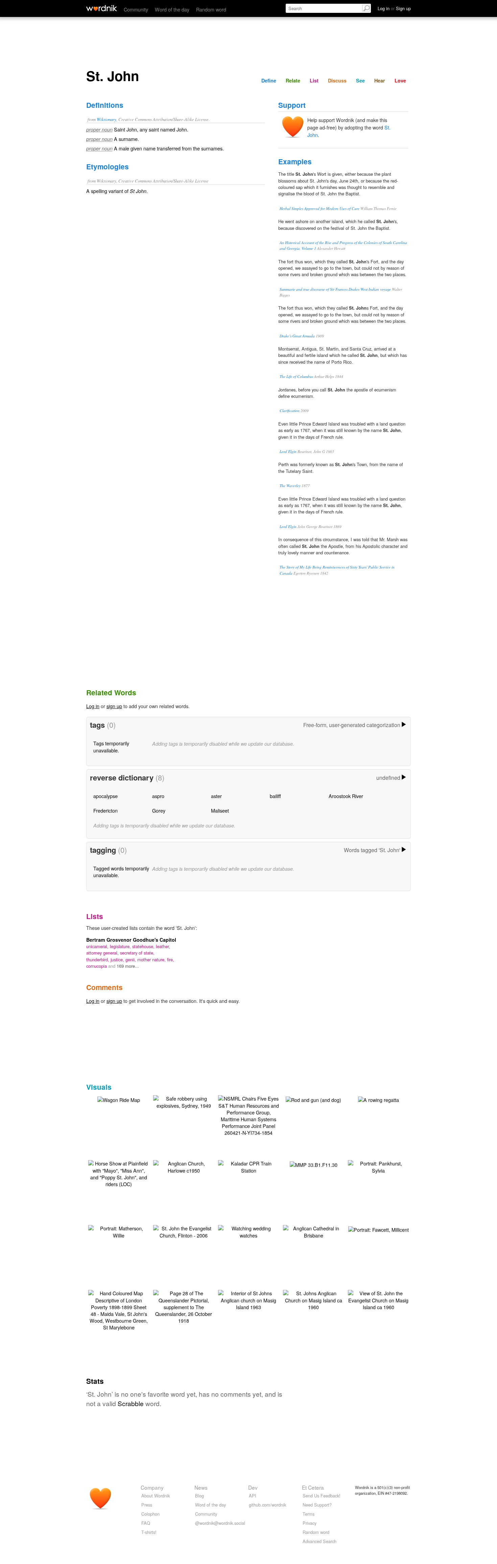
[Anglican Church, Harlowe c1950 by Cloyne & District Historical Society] (183, 1166)
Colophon (150, 1514)
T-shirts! (149, 1532)
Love (400, 80)
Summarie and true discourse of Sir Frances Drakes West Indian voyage (335, 289)
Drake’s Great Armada (297, 335)
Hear (379, 80)
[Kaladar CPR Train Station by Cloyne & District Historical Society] (248, 1166)
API (252, 1495)
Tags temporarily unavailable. (111, 746)
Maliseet (220, 810)
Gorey (158, 810)
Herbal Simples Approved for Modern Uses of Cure (319, 208)
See (360, 80)
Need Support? (317, 1504)
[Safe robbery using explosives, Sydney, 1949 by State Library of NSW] (183, 1101)
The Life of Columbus (296, 376)
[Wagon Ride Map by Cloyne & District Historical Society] (118, 1099)
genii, (131, 959)
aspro (158, 795)
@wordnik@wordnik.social (220, 1523)
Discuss (337, 80)
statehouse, (144, 946)
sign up (114, 705)
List (314, 80)
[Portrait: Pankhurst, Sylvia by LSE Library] (378, 1166)
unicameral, (98, 946)
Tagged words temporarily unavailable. (121, 872)
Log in (92, 705)
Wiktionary (106, 119)
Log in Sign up (394, 8)
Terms (308, 1514)
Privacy (309, 1523)
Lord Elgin (288, 451)
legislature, (121, 946)
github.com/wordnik (267, 1504)
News (201, 1487)
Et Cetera (313, 1487)
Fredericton (105, 810)
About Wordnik (155, 1495)
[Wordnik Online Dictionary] (101, 8)
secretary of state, (137, 952)
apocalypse (105, 795)
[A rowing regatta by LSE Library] (378, 1099)
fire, (170, 959)
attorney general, (103, 952)
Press (146, 1504)
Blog (199, 1495)
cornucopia (97, 966)
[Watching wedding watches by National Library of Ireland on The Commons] (248, 1230)
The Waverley (290, 485)
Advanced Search (319, 1541)
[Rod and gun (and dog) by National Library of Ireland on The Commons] (313, 1099)
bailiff (275, 795)
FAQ (145, 1523)
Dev (253, 1487)
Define (268, 80)
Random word (211, 9)
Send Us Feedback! (321, 1495)
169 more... (128, 966)
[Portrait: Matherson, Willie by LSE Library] (118, 1230)
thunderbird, (98, 959)
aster (216, 795)
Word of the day (172, 9)
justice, (118, 959)
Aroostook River (346, 795)
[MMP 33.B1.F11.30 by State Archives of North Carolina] (313, 1164)
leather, (163, 946)
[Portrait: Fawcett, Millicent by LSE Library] (378, 1228)
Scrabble (131, 1403)
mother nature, (152, 959)
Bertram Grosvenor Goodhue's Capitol (131, 939)
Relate (293, 80)
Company (152, 1487)
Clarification (290, 410)
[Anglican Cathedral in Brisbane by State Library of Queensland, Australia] (313, 1230)
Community (136, 9)
